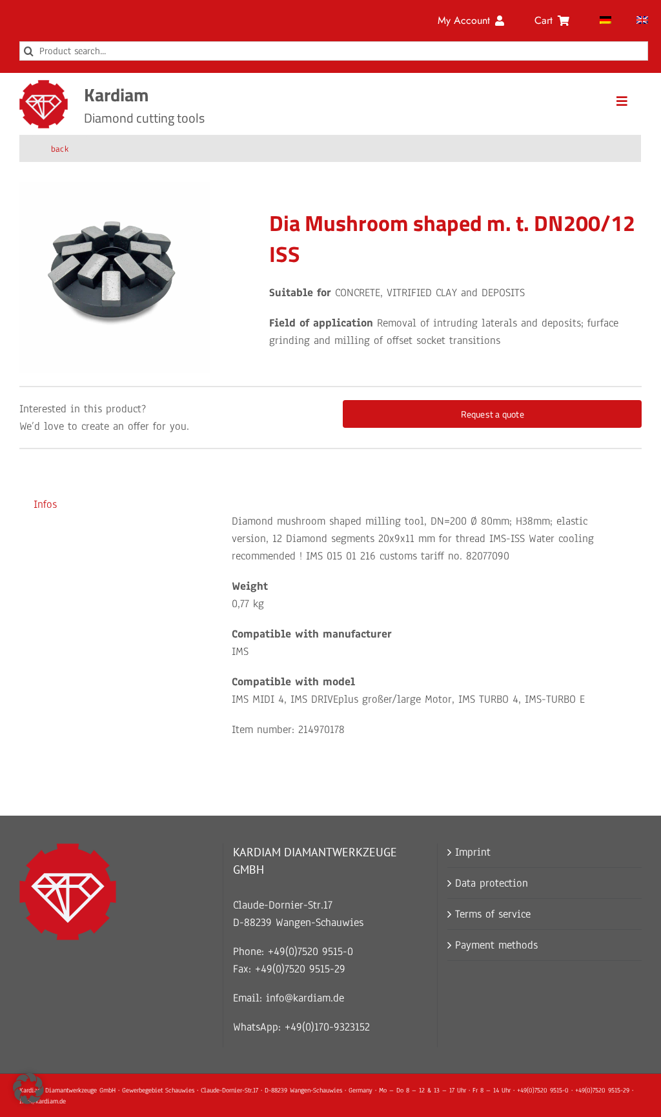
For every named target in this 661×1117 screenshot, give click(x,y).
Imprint (473, 852)
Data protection (491, 883)
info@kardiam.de (305, 998)
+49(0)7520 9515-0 (310, 951)
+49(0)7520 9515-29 (300, 968)
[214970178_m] (114, 277)
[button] (28, 1088)
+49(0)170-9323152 (327, 1027)
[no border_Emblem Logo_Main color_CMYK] (43, 85)
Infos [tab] (45, 504)
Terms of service (493, 914)
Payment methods (496, 945)
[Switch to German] (605, 20)
